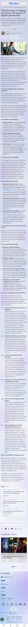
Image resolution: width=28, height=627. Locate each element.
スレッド (24, 604)
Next (25, 566)
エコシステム (4, 584)
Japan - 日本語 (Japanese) (14, 608)
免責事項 (13, 616)
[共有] (26, 37)
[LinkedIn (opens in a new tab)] (12, 529)
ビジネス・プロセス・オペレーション (10, 37)
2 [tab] (16, 566)
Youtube (20, 604)
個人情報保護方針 (19, 616)
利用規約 (7, 619)
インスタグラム (16, 604)
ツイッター (7, 604)
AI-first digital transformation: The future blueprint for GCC (13, 557)
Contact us (22, 477)
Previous (23, 566)
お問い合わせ (8, 616)
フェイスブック (3, 604)
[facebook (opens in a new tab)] (6, 529)
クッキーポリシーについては (21, 612)
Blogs (6, 7)
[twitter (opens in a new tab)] (9, 529)
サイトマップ (12, 619)
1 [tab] (13, 566)
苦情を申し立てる (19, 619)
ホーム (2, 7)
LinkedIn (11, 604)
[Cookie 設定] (2, 619)
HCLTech (3, 299)
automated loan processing (15, 189)
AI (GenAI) (20, 311)
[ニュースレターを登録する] (17, 625)
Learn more (14, 550)
